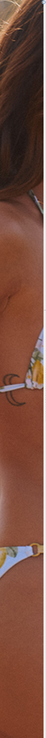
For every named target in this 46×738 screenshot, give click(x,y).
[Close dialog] (43, 2)
